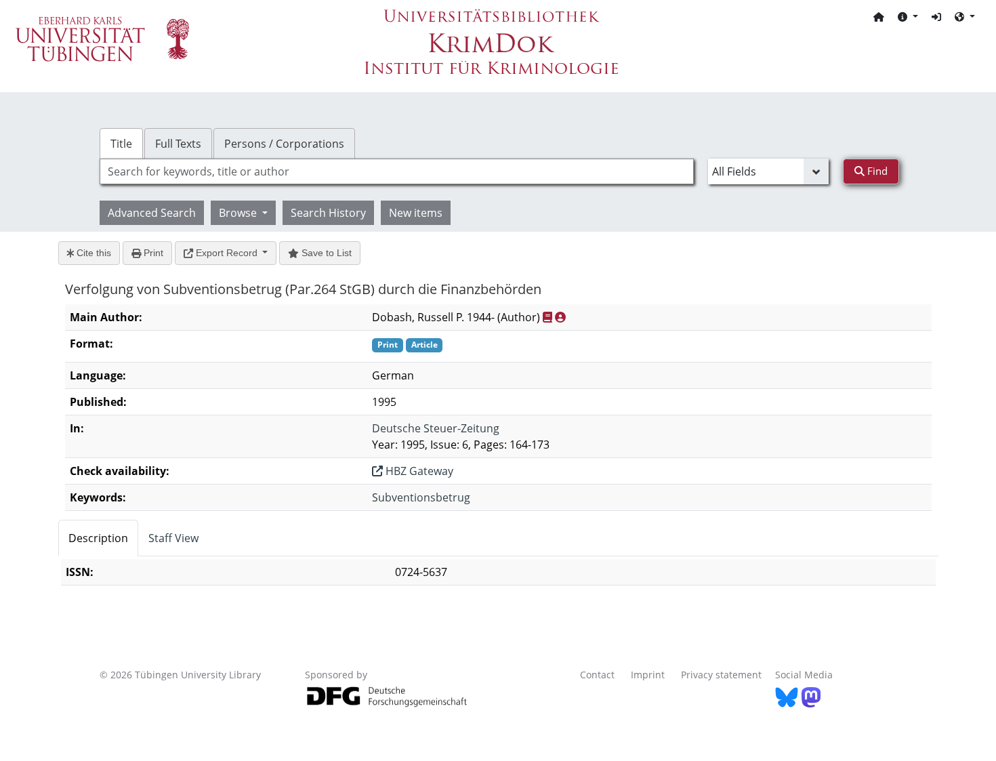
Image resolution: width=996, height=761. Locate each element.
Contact (597, 674)
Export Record (226, 252)
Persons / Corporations (284, 143)
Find (876, 171)
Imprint (648, 674)
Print (152, 252)
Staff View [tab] (173, 538)
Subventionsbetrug (421, 497)
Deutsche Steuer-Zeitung (435, 428)
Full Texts (178, 143)
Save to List (325, 252)
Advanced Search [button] (152, 212)
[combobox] (397, 171)
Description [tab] (98, 538)
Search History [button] (328, 212)
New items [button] (415, 212)
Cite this (92, 252)
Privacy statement (721, 674)
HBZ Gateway (418, 471)
